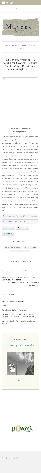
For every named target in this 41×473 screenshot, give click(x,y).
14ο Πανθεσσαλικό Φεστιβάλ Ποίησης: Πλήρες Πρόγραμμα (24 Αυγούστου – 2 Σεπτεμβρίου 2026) (19, 315)
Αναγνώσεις (10, 45)
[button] (4, 3)
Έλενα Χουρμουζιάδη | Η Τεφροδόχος (14, 310)
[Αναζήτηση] (37, 8)
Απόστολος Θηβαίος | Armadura (13, 301)
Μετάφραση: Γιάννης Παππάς (14, 221)
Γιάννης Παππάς (30, 247)
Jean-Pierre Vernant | (13, 247)
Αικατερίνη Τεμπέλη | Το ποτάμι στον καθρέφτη (23, 284)
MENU (9, 2)
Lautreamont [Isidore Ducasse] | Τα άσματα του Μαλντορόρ (18, 278)
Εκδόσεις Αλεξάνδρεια (20, 251)
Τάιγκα (4, 306)
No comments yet (20, 241)
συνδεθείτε (24, 271)
